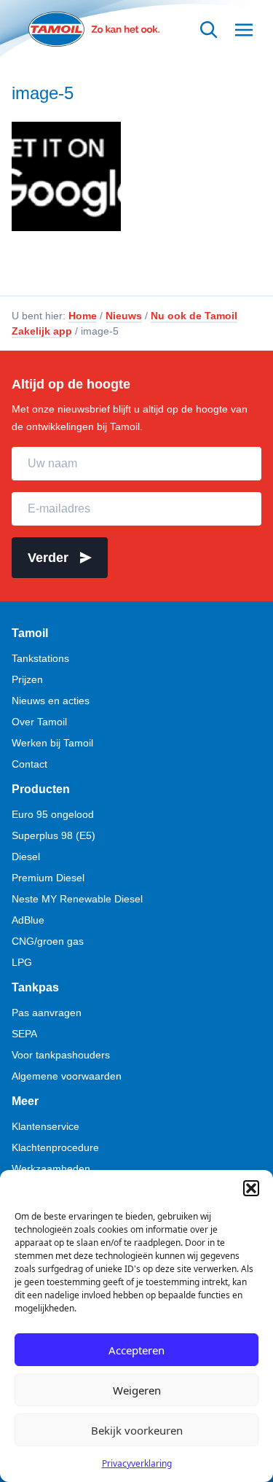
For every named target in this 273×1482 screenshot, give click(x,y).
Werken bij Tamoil (52, 743)
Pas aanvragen (47, 1012)
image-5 (43, 93)
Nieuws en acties (51, 700)
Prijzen (27, 679)
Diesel (26, 856)
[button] (251, 1188)
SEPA (24, 1034)
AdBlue (28, 920)
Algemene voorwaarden (67, 1076)
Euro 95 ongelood (53, 814)
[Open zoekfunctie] (208, 29)
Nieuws (124, 315)
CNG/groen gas (48, 941)
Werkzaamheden (51, 1168)
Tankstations (40, 658)
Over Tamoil (39, 722)
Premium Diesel (48, 878)
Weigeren (137, 1390)
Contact (29, 764)
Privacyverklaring (137, 1463)
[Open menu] (243, 29)
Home (82, 315)
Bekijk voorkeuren (137, 1430)
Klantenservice (45, 1126)
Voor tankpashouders (61, 1055)
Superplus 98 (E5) (53, 835)
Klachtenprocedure (55, 1147)
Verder (48, 557)
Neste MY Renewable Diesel (77, 899)
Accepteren (136, 1350)
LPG (22, 962)
